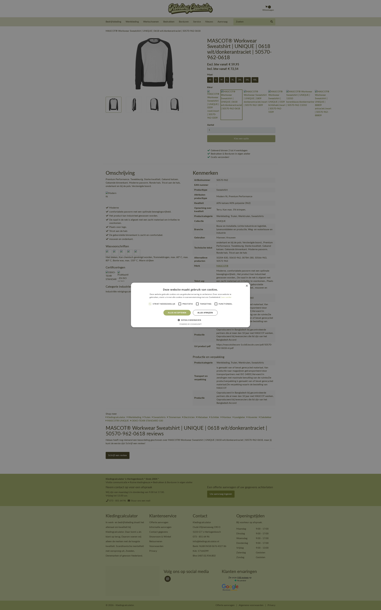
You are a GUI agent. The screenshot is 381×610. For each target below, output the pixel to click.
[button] (190, 320)
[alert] (190, 305)
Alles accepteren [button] (177, 312)
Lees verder (226, 297)
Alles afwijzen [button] (205, 312)
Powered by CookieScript (190, 324)
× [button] (247, 286)
